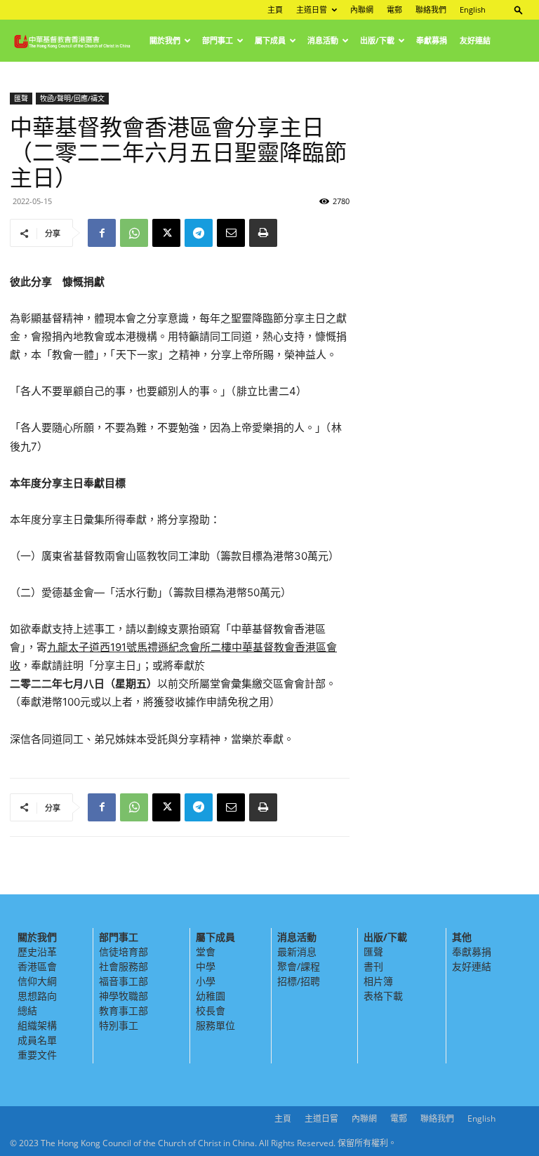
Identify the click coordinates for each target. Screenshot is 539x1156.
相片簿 (378, 981)
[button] (518, 9)
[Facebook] (102, 233)
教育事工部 (123, 1010)
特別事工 (118, 1025)
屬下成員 (270, 40)
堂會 (205, 951)
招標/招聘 (298, 981)
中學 (205, 966)
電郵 (394, 9)
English (473, 9)
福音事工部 (123, 981)
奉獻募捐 (431, 40)
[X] (166, 233)
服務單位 (215, 1025)
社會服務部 (123, 966)
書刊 (373, 966)
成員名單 (37, 1040)
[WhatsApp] (134, 233)
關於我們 (164, 40)
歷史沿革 (37, 951)
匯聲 (21, 98)
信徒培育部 (123, 951)
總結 (27, 1010)
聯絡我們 (430, 9)
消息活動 (322, 40)
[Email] (231, 233)
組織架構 (37, 1025)
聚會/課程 (298, 966)
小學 (205, 981)
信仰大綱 (37, 981)
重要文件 (37, 1054)
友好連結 (475, 40)
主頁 (275, 9)
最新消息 (297, 951)
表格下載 (383, 995)
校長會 (210, 1010)
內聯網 (361, 9)
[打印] (263, 233)
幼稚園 (210, 995)
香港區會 (37, 966)
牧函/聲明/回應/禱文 (72, 98)
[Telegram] (199, 233)
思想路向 (37, 995)
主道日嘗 (311, 9)
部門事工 (217, 40)
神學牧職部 (123, 995)
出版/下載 (377, 40)
